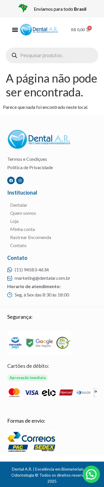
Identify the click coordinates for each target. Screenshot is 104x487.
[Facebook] (11, 180)
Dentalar (18, 205)
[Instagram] (20, 180)
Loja (14, 221)
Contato (18, 245)
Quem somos (23, 213)
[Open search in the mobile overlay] (52, 55)
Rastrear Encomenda (30, 237)
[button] (15, 29)
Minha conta (22, 229)
